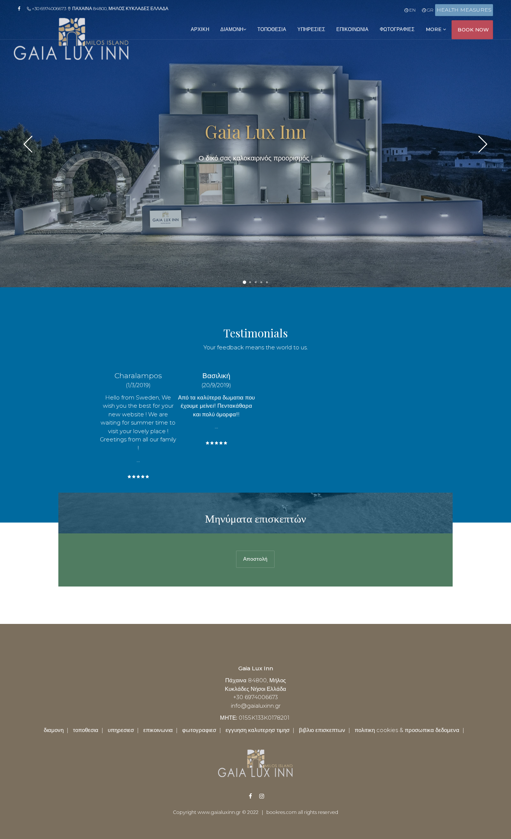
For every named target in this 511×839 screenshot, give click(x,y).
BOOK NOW (473, 30)
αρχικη (200, 29)
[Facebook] (21, 8)
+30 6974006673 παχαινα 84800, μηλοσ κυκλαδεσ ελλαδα (99, 8)
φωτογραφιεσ (397, 29)
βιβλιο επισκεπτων (322, 730)
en (411, 10)
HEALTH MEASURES (464, 9)
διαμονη (231, 29)
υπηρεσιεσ (311, 29)
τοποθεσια (271, 29)
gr (430, 10)
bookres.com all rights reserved (302, 812)
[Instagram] (257, 796)
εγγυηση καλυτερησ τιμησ (258, 730)
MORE (434, 29)
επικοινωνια (352, 29)
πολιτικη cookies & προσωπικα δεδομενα (407, 730)
